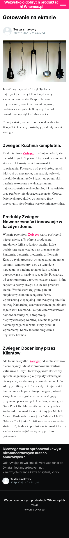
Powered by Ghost (34, 509)
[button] (63, 4)
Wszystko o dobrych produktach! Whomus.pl (33, 500)
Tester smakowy (24, 29)
